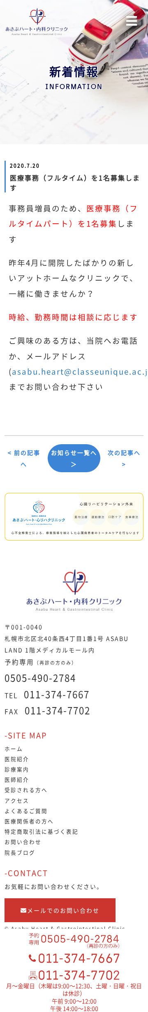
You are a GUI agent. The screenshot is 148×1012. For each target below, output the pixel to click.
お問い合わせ (23, 842)
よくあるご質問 (26, 811)
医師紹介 (17, 779)
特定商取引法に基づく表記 (42, 831)
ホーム (14, 748)
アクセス (17, 800)
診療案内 (17, 769)
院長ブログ (20, 852)
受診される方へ (26, 790)
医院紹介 (17, 759)
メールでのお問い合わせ (63, 910)
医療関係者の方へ (29, 821)
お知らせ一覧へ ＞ (74, 458)
